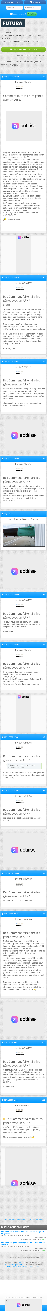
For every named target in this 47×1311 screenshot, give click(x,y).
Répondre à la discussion (23, 49)
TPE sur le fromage (34, 1219)
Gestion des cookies (34, 1297)
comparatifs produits (13, 1264)
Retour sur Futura (12, 2)
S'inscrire (35, 2)
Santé (20, 1262)
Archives (15, 1297)
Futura (7, 1297)
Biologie (5, 38)
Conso (22, 1297)
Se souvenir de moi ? (19, 14)
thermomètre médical (15, 1266)
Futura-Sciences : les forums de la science (18, 35)
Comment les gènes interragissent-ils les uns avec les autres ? (23, 1243)
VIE (39, 35)
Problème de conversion (15, 1219)
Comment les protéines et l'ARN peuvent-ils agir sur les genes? (22, 1232)
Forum (8, 33)
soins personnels (32, 1266)
